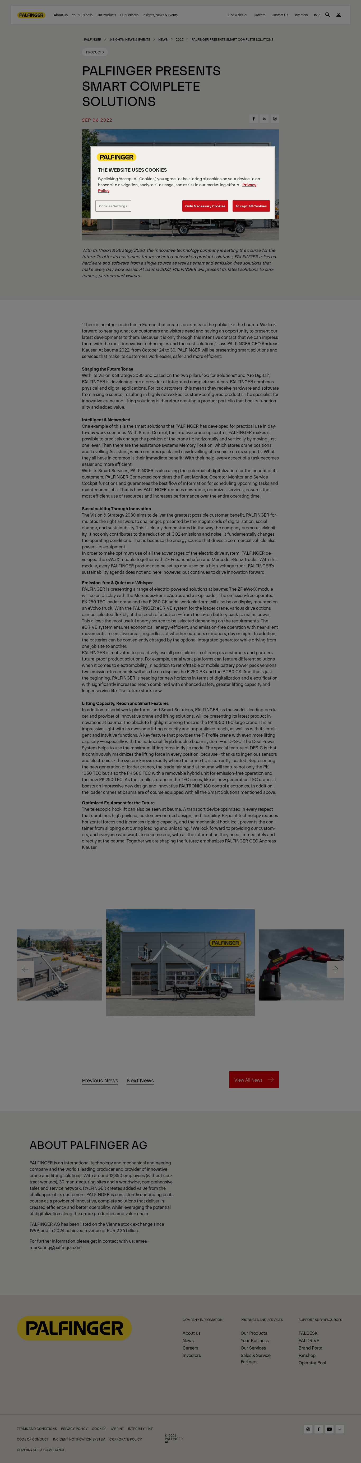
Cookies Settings (113, 206)
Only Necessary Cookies (205, 206)
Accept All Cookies (251, 206)
